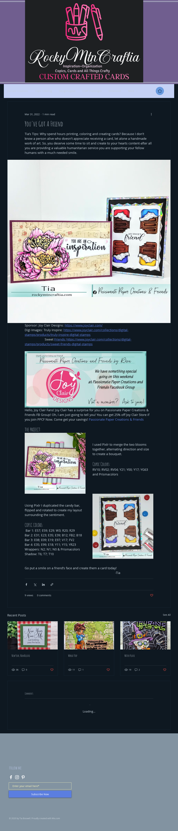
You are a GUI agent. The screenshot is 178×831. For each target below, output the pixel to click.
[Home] (160, 91)
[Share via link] (52, 584)
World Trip (72, 655)
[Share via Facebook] (26, 584)
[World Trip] (89, 635)
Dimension (115, 91)
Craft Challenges (92, 91)
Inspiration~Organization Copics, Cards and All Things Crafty (82, 68)
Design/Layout (67, 91)
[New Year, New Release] (32, 635)
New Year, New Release (21, 655)
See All (167, 614)
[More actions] (151, 114)
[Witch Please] (145, 635)
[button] (166, 91)
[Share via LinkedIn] (43, 584)
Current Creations (17, 91)
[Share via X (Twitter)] (35, 584)
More (131, 91)
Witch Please (129, 655)
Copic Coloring (43, 91)
